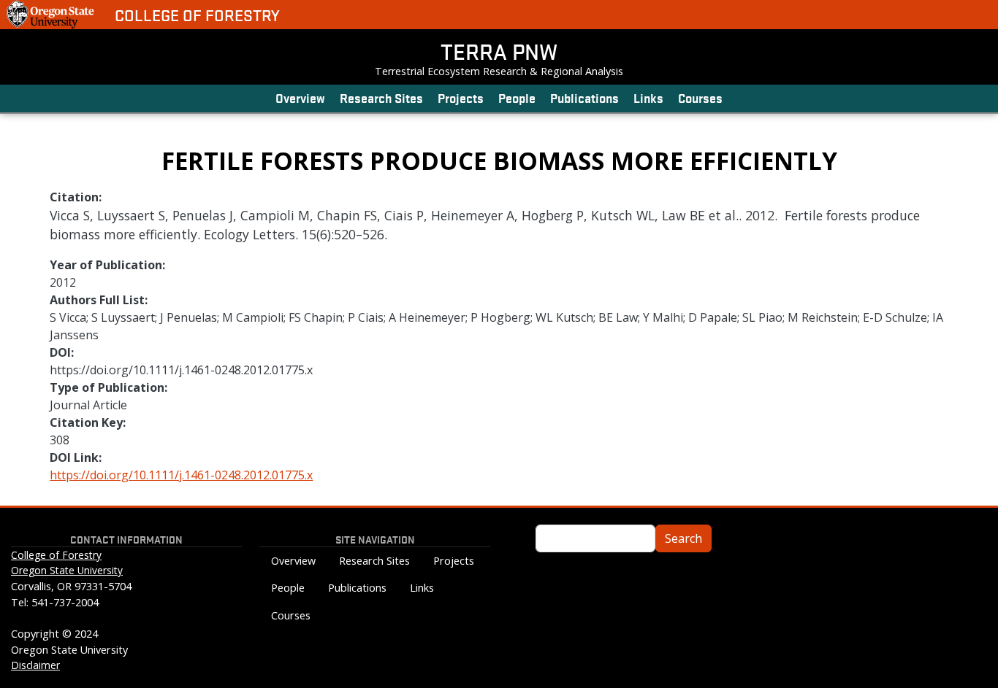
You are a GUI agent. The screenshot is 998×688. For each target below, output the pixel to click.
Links (648, 97)
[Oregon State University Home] (51, 14)
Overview (300, 97)
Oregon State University (67, 570)
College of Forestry (197, 15)
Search (683, 538)
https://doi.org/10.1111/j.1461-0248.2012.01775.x (181, 475)
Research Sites (381, 97)
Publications (584, 97)
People (517, 97)
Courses (700, 97)
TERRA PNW (499, 51)
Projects (461, 97)
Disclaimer (35, 665)
